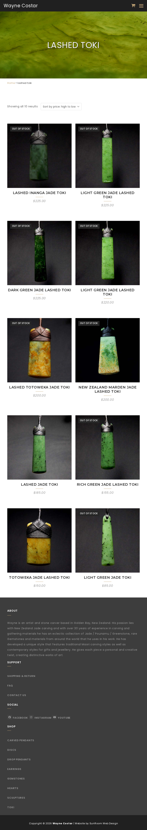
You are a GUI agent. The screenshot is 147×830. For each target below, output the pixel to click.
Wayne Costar (21, 5)
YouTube (64, 718)
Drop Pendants (19, 759)
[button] (133, 5)
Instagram (42, 718)
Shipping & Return (21, 676)
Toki (10, 807)
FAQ (10, 685)
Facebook (20, 718)
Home (11, 83)
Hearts (12, 788)
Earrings (14, 769)
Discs (11, 750)
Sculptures (16, 798)
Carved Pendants (20, 740)
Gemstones (16, 778)
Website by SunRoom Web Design (96, 823)
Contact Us (16, 695)
